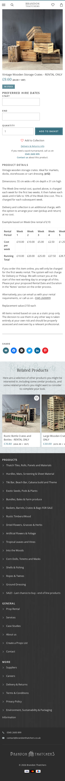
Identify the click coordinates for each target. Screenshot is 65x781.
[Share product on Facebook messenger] (22, 350)
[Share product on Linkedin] (37, 350)
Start (6, 96)
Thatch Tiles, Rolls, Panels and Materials (28, 465)
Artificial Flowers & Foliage (21, 533)
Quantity (8, 125)
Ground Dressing (16, 584)
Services (11, 617)
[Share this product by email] (6, 350)
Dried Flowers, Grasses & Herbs (24, 525)
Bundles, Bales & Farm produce (24, 499)
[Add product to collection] (36, 398)
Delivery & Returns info (32, 146)
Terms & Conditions (17, 693)
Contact (10, 651)
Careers (10, 676)
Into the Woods (15, 550)
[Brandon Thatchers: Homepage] (32, 5)
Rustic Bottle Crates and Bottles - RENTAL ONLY (17, 437)
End (4, 111)
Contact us (22, 157)
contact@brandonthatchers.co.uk (24, 737)
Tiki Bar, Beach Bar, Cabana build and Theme (31, 482)
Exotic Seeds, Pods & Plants (21, 490)
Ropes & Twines (15, 576)
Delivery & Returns (17, 684)
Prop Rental (13, 609)
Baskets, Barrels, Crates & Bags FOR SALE (29, 508)
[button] (3, 5)
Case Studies (13, 626)
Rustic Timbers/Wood (18, 516)
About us (11, 634)
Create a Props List (17, 643)
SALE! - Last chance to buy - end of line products (33, 593)
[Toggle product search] (12, 5)
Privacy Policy (14, 701)
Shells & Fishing (15, 567)
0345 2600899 (43, 298)
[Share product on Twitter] (29, 350)
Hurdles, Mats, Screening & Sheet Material (30, 473)
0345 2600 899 (32, 154)
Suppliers (11, 667)
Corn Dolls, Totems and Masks (23, 559)
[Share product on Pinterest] (45, 350)
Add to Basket (49, 131)
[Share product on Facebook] (14, 350)
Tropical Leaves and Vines (20, 542)
